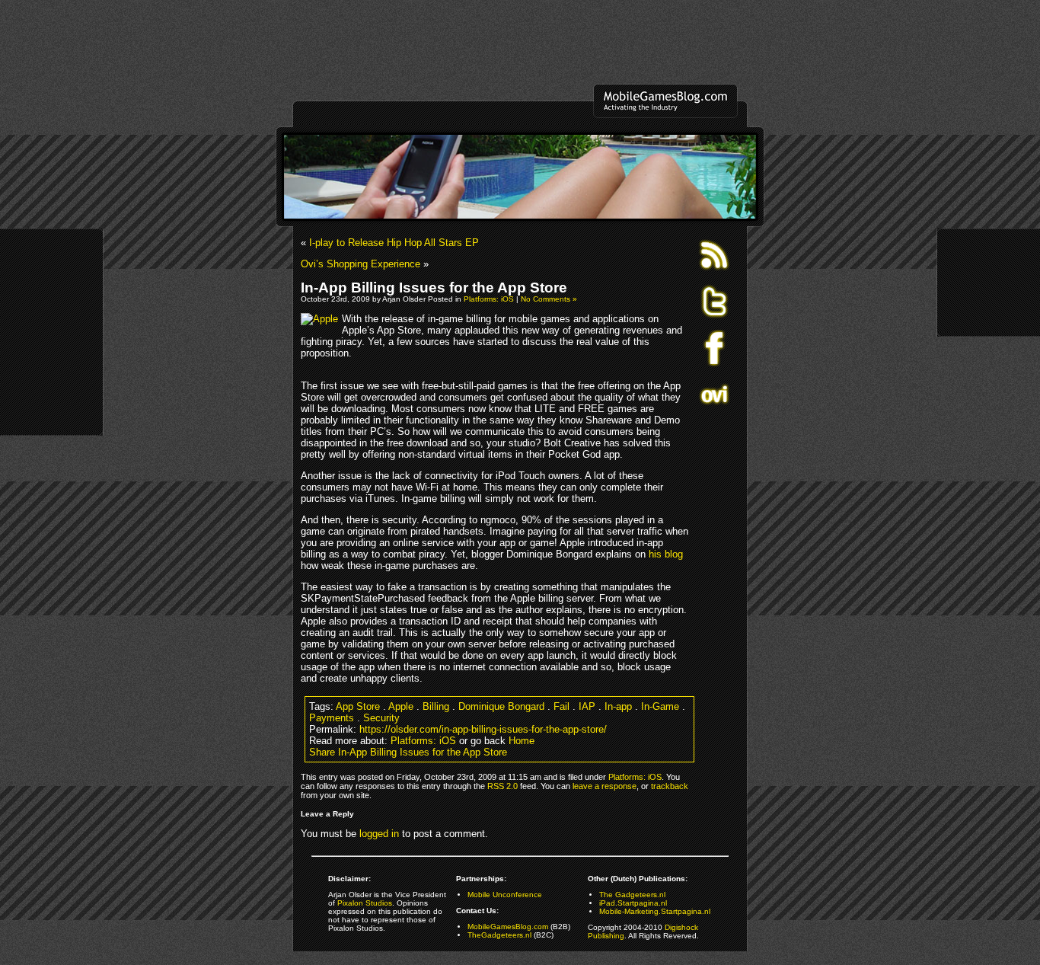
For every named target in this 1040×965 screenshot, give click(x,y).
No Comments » (549, 299)
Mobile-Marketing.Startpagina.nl (654, 911)
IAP (587, 706)
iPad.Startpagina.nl (633, 903)
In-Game (660, 706)
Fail (561, 706)
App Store (358, 706)
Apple (400, 706)
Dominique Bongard (501, 706)
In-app (618, 706)
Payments (331, 718)
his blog (666, 554)
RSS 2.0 (502, 786)
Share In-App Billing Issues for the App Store (408, 752)
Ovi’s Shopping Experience (360, 264)
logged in (379, 833)
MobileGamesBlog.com (507, 926)
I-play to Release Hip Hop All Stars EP (394, 242)
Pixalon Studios (364, 903)
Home (521, 740)
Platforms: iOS (489, 299)
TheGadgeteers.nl (499, 935)
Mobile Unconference (504, 894)
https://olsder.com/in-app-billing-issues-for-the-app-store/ (483, 729)
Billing (436, 706)
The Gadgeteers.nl (632, 894)
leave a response (604, 786)
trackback (669, 786)
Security (381, 718)
